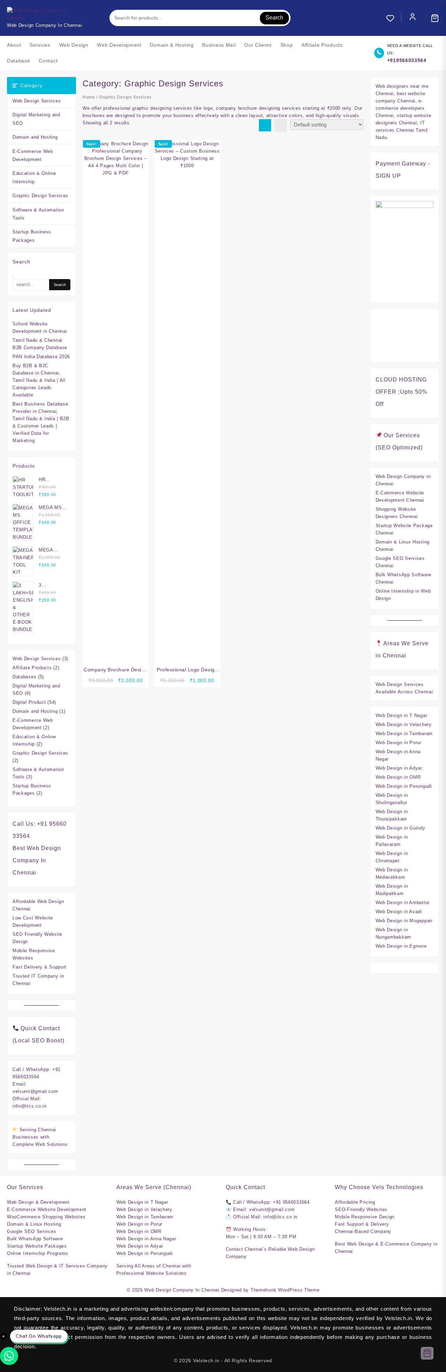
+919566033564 (406, 60)
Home (89, 97)
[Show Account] (412, 18)
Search (274, 18)
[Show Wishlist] (393, 18)
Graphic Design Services (40, 195)
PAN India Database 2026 (41, 356)
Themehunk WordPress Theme (285, 1290)
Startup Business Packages (32, 235)
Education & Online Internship (34, 177)
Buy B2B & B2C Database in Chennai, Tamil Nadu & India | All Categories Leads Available (39, 380)
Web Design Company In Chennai (181, 1290)
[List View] (281, 125)
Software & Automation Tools (38, 214)
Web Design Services (37, 100)
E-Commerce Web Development (33, 155)
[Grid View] (265, 125)
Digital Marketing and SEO (36, 118)
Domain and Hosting (35, 137)
